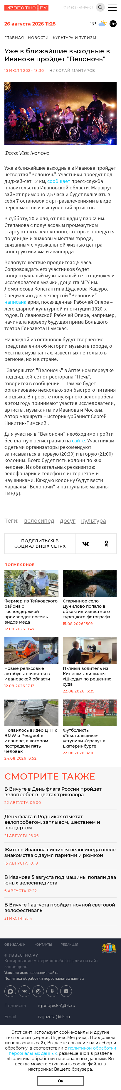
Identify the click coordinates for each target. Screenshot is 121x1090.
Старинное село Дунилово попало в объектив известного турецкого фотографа (86, 608)
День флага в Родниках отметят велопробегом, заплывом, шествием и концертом (52, 822)
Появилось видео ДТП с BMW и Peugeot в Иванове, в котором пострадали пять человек (30, 741)
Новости (38, 37)
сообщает (58, 181)
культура (93, 520)
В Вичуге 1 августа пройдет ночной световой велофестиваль (59, 907)
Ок (60, 1081)
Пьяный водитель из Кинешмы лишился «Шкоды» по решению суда (87, 676)
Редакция (69, 945)
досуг (67, 520)
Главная (14, 37)
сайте (78, 440)
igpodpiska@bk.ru (56, 1005)
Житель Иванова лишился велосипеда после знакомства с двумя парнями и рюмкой (60, 852)
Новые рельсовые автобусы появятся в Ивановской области (27, 674)
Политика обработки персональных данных (44, 978)
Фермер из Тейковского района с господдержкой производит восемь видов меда (31, 611)
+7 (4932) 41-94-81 (77, 7)
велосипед (39, 520)
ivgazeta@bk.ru (54, 1016)
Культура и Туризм (75, 37)
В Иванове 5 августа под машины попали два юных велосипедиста (60, 880)
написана (15, 301)
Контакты (43, 945)
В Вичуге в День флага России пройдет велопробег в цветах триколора (53, 791)
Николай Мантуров (72, 70)
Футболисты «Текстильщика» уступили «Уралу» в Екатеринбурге (84, 738)
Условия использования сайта (31, 972)
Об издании (15, 945)
